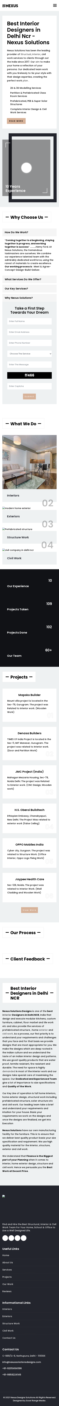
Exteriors (13, 516)
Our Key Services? (16, 288)
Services (7, 1269)
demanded (8, 1071)
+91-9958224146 (11, 1374)
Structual (26, 54)
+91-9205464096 (12, 1368)
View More (29, 910)
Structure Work (18, 537)
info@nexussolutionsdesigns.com (21, 1362)
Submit (29, 396)
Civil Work (14, 558)
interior (36, 54)
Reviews (6, 1291)
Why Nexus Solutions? (19, 298)
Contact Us (8, 1338)
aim (37, 61)
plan (25, 80)
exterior (43, 1030)
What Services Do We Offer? (23, 279)
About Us (7, 1262)
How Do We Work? (16, 232)
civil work (7, 1033)
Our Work (7, 1284)
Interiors (13, 495)
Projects (7, 1277)
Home (5, 1255)
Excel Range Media (35, 1400)
